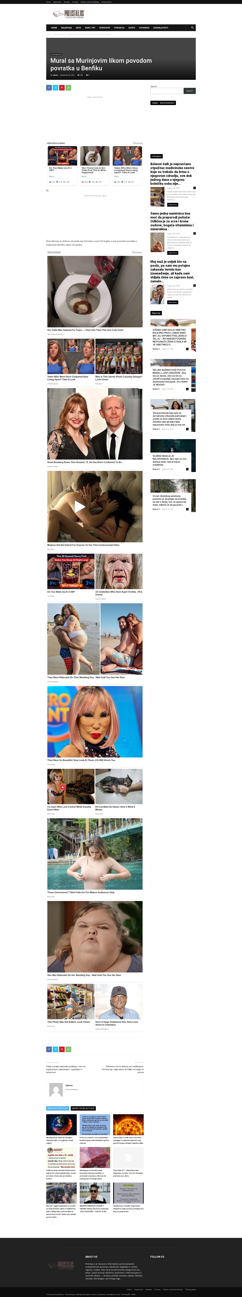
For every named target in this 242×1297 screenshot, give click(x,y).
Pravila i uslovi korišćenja (90, 2)
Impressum (57, 2)
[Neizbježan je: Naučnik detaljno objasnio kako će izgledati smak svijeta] (61, 1124)
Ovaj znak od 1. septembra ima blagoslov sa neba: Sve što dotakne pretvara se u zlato (128, 1173)
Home (48, 2)
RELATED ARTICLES (58, 1108)
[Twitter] (55, 87)
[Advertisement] (94, 118)
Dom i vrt (90, 27)
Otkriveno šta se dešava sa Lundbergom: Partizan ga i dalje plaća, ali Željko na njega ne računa (123, 1069)
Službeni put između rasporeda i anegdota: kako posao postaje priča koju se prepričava (128, 1209)
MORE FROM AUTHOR (83, 1108)
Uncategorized (59, 34)
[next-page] (52, 1222)
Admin (55, 75)
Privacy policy (106, 2)
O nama (75, 2)
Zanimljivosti (160, 27)
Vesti (78, 27)
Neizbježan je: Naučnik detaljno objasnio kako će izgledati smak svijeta (59, 1140)
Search (153, 86)
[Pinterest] (62, 87)
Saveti (131, 27)
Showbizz (144, 27)
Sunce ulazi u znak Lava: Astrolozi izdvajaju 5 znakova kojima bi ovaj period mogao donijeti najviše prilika (128, 1140)
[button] (192, 28)
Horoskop (104, 27)
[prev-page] (48, 1222)
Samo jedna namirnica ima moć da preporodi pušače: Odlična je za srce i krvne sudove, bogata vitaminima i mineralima (172, 221)
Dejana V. (156, 349)
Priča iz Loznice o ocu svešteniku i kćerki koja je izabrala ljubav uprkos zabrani (94, 1140)
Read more (173, 205)
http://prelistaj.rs (72, 1089)
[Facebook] (49, 87)
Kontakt (67, 2)
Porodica (119, 27)
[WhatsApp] (68, 87)
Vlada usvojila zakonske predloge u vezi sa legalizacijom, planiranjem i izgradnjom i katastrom (65, 1069)
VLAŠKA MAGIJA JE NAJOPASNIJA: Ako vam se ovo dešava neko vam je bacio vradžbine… (170, 460)
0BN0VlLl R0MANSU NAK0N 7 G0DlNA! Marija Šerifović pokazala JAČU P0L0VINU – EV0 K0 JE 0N (94, 1209)
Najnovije (66, 27)
